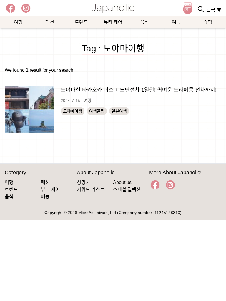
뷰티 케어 (113, 22)
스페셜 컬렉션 (127, 189)
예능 (176, 22)
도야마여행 (72, 111)
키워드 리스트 (90, 189)
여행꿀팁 (96, 111)
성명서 (83, 182)
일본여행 (119, 111)
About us (122, 182)
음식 (144, 22)
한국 (214, 9)
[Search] (200, 9)
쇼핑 (207, 22)
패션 (49, 22)
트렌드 (81, 22)
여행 (18, 22)
